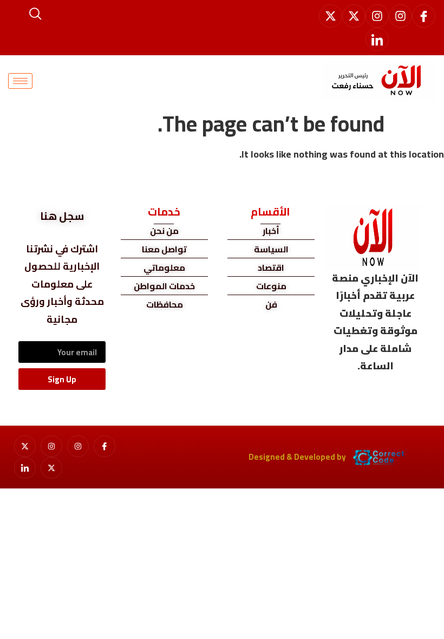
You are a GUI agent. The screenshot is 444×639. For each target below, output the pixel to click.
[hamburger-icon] (20, 81)
